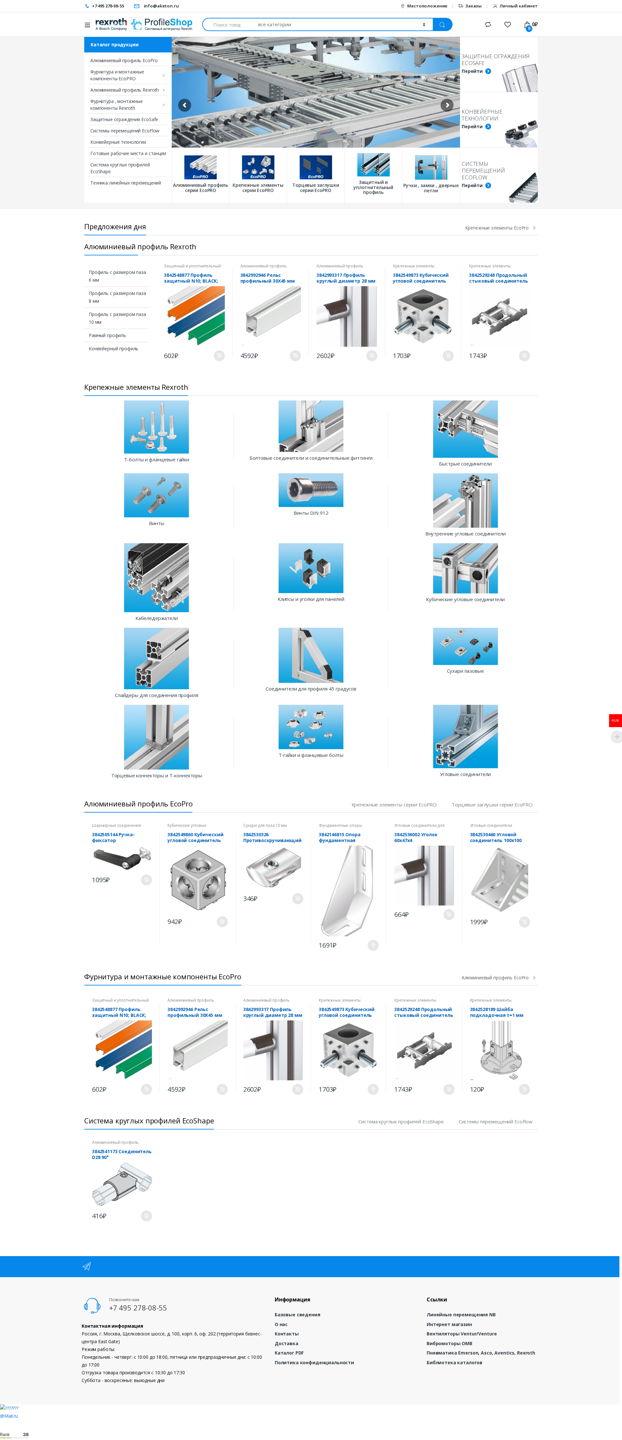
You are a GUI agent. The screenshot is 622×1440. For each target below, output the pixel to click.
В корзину (219, 355)
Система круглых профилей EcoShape (120, 168)
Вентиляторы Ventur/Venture (462, 1334)
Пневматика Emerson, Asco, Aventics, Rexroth (481, 1353)
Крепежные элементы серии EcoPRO (394, 804)
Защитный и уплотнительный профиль (192, 268)
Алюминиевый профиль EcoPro (123, 60)
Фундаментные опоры (340, 825)
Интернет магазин (449, 1324)
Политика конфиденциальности (314, 1362)
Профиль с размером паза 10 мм (117, 318)
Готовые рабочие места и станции (128, 153)
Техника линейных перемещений (125, 183)
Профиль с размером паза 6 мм (117, 276)
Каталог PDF (289, 1353)
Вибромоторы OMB (449, 1343)
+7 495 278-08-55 (108, 6)
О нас (281, 1324)
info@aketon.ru (161, 6)
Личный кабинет (519, 6)
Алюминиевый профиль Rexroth (124, 90)
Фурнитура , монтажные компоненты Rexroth (116, 104)
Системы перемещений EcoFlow (124, 131)
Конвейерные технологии (118, 142)
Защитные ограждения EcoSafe (124, 119)
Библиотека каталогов (454, 1362)
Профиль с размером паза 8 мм (117, 297)
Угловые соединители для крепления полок (419, 827)
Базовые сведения (297, 1314)
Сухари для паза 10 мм (265, 825)
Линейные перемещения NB (461, 1314)
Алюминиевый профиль (263, 266)
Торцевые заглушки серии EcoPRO (492, 804)
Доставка (286, 1343)
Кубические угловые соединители (186, 827)
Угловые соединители (491, 825)
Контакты (287, 1334)
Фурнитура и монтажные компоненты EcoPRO (117, 75)
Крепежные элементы (413, 266)
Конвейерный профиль (113, 348)
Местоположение (427, 6)
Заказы (473, 6)
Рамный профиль (107, 335)
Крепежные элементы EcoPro (497, 228)
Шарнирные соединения (116, 825)
